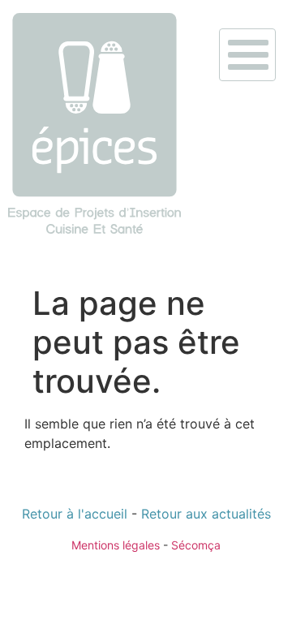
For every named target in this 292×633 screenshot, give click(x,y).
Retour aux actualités (206, 514)
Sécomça (196, 545)
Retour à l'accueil (74, 514)
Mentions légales (115, 545)
